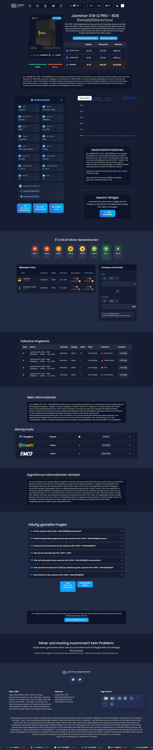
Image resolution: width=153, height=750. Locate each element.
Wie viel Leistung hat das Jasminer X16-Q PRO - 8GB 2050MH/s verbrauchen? (65, 560)
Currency (104, 297)
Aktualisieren (130, 98)
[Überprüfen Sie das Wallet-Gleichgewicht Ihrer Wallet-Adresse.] (61, 5)
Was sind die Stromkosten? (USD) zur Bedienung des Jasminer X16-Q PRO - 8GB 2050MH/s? (72, 567)
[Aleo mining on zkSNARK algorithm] (138, 698)
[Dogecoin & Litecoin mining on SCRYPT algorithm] (112, 698)
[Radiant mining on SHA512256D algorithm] (111, 704)
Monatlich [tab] (97, 98)
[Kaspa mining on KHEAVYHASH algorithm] (125, 698)
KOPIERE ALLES (57, 208)
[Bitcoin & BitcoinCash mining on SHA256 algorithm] (106, 698)
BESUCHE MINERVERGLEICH (76, 620)
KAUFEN (57, 18)
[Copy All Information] (62, 100)
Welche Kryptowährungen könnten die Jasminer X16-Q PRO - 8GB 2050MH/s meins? (68, 538)
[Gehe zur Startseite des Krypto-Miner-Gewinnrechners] (29, 5)
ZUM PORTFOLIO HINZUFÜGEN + (68, 586)
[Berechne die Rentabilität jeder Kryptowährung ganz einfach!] (45, 5)
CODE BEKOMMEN (107, 213)
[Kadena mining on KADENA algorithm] (131, 698)
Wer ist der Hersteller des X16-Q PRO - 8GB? (50, 552)
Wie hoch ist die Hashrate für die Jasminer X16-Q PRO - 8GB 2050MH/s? (63, 545)
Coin (103, 274)
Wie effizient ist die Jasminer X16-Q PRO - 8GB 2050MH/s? (57, 574)
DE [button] (108, 5)
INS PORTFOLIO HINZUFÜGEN (24, 208)
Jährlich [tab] (108, 98)
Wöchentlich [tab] (85, 98)
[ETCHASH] (119, 698)
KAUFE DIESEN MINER (40, 208)
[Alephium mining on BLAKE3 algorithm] (105, 704)
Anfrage (123, 353)
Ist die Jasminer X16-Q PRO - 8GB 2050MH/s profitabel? (55, 531)
